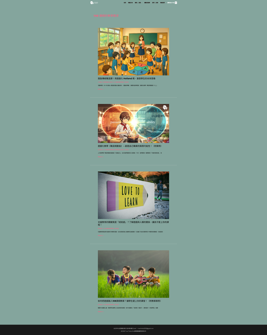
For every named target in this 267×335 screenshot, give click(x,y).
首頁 (125, 2)
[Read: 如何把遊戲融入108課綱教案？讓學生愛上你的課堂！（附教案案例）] (133, 274)
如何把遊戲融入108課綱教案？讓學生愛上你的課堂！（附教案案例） (130, 301)
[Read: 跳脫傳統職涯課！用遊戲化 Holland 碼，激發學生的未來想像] (133, 51)
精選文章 (130, 2)
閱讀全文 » (101, 89)
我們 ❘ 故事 (155, 2)
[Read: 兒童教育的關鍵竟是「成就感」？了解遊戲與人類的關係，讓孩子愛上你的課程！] (133, 195)
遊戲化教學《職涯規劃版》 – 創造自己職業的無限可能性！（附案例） (130, 146)
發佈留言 (100, 149)
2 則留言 (100, 82)
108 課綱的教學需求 (118, 82)
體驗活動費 (147, 2)
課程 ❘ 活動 (138, 2)
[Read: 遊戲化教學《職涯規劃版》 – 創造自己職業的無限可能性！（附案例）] (133, 123)
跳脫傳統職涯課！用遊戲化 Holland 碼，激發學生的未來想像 (126, 78)
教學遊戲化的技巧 (108, 82)
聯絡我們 (162, 2)
